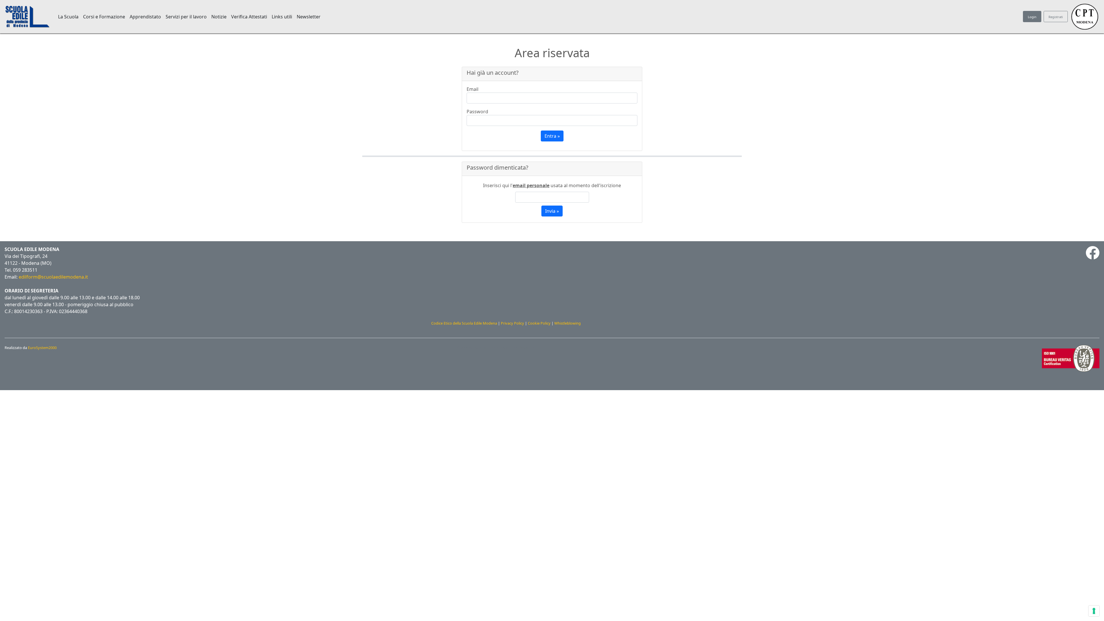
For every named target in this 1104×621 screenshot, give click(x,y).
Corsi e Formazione (104, 17)
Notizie (219, 17)
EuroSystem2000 (42, 347)
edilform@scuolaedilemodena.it (53, 277)
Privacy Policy (512, 323)
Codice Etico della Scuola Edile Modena (464, 323)
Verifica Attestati (249, 17)
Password (477, 111)
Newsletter (309, 17)
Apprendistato (145, 17)
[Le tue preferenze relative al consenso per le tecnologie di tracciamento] (1093, 610)
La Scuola (68, 17)
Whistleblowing (567, 323)
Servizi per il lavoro (186, 17)
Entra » (552, 136)
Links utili (282, 17)
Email (472, 89)
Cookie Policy (539, 323)
